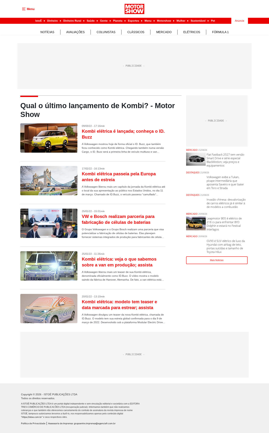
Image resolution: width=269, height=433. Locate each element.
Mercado (163, 32)
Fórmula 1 (220, 32)
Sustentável (198, 20)
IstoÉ (38, 20)
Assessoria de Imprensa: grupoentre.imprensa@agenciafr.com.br (82, 423)
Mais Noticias (216, 260)
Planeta (117, 20)
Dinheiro (52, 20)
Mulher (181, 20)
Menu (148, 20)
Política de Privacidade (33, 423)
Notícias (47, 32)
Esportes (133, 20)
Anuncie (239, 20)
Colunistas (106, 32)
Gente (104, 20)
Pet (213, 20)
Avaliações (75, 32)
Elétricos (191, 32)
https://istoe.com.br (32, 417)
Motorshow (164, 20)
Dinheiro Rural (72, 20)
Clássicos (135, 32)
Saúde (91, 20)
